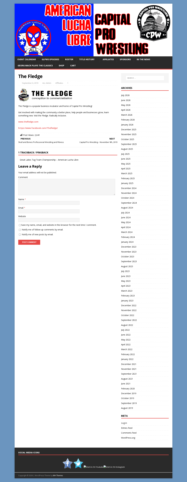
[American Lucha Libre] (93, 54)
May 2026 (125, 105)
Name (21, 199)
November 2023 (128, 251)
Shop (61, 65)
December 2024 (128, 188)
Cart (73, 65)
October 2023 (127, 256)
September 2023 (129, 261)
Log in (124, 423)
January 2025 (127, 183)
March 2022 (126, 349)
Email (21, 207)
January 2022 (127, 359)
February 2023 (128, 295)
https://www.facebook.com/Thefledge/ (38, 128)
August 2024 (127, 207)
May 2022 (125, 339)
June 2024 (125, 217)
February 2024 (128, 237)
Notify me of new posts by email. (37, 234)
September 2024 (129, 202)
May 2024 (125, 222)
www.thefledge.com (28, 121)
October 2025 (127, 139)
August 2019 (127, 408)
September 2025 (129, 144)
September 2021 (129, 373)
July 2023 (125, 271)
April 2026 (125, 109)
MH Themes (58, 475)
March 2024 (126, 232)
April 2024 (125, 227)
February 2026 (128, 119)
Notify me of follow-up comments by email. (42, 229)
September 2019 (129, 403)
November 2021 (128, 369)
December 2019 (128, 393)
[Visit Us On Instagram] (114, 467)
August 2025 (127, 149)
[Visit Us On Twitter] (78, 467)
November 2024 (128, 193)
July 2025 (125, 154)
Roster (69, 59)
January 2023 (127, 300)
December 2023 (128, 246)
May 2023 (125, 281)
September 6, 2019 (30, 83)
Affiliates (108, 59)
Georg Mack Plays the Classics (35, 65)
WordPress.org (128, 437)
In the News (143, 59)
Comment (23, 177)
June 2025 (125, 158)
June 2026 (125, 100)
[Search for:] (144, 78)
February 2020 (128, 388)
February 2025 (128, 178)
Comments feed (128, 432)
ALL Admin (46, 83)
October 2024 (127, 197)
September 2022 (129, 320)
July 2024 (125, 212)
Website (22, 216)
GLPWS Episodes (50, 59)
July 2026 (125, 95)
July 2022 (125, 329)
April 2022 (125, 344)
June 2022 (125, 334)
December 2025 (128, 129)
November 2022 (128, 310)
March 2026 (126, 114)
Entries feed (126, 428)
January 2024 (127, 241)
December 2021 (128, 364)
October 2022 (127, 315)
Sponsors (125, 59)
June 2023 (125, 276)
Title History (86, 59)
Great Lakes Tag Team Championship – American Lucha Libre (49, 159)
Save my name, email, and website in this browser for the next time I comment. (58, 225)
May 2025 (125, 163)
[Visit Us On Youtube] (93, 467)
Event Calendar (27, 59)
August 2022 (127, 325)
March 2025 (126, 173)
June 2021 (125, 383)
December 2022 (128, 305)
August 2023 (127, 266)
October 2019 (127, 398)
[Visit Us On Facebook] (67, 467)
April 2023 (125, 285)
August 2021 (127, 378)
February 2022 (128, 354)
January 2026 (127, 124)
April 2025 (125, 168)
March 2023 (126, 290)
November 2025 (128, 134)
